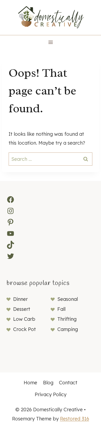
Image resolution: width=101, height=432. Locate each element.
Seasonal (67, 299)
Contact (68, 382)
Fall (61, 309)
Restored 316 (74, 419)
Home (30, 382)
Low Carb (24, 319)
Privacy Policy (51, 394)
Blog (48, 382)
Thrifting (66, 319)
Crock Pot (24, 329)
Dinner (20, 299)
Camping (67, 329)
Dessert (21, 309)
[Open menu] (50, 42)
